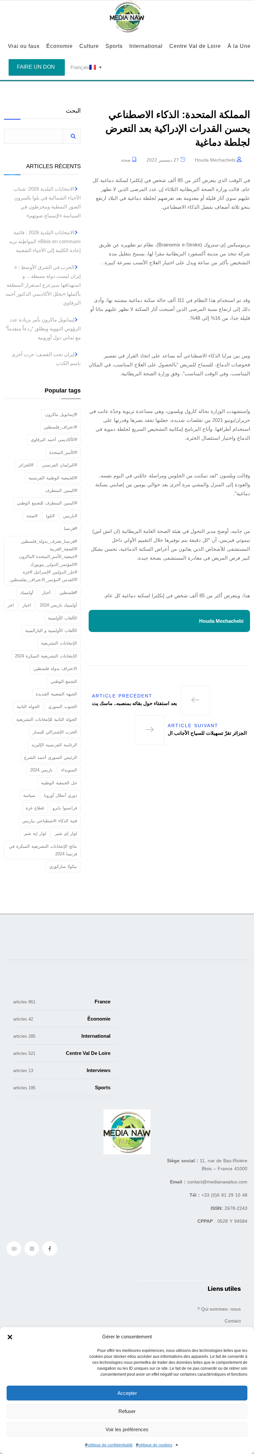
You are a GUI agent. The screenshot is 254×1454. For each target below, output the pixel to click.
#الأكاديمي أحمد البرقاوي (54, 439)
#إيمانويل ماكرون (61, 414)
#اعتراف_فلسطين (60, 427)
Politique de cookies (154, 1445)
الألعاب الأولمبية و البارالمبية (51, 630)
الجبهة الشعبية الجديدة (56, 693)
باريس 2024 (41, 769)
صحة (126, 160)
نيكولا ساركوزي (63, 866)
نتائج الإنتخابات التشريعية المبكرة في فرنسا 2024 (43, 850)
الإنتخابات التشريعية (59, 643)
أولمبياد (26, 592)
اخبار (26, 605)
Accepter (127, 1393)
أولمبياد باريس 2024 (58, 605)
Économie (59, 46)
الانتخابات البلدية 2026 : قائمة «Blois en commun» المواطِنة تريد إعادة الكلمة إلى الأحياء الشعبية (45, 241)
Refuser (127, 1411)
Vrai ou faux (24, 46)
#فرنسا (70, 528)
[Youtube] (14, 1248)
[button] (10, 1336)
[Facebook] (49, 1248)
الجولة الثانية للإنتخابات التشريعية (46, 719)
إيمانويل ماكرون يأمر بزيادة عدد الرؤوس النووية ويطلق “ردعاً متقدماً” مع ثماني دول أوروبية (43, 328)
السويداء (69, 769)
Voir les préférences (127, 1429)
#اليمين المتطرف (61, 490)
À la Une (239, 46)
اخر (11, 605)
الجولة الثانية (28, 706)
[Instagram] (31, 1248)
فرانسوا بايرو (65, 807)
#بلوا (50, 515)
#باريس (70, 515)
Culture (89, 46)
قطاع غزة (35, 807)
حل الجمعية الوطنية (59, 782)
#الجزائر (26, 465)
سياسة (29, 795)
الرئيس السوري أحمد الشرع (50, 757)
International (146, 46)
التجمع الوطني (64, 681)
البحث (73, 111)
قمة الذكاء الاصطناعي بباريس (49, 820)
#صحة (31, 515)
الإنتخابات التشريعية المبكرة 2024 (46, 655)
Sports (114, 46)
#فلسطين (68, 592)
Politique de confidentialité (109, 1445)
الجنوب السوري (62, 706)
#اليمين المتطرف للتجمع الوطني (47, 503)
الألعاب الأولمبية (62, 617)
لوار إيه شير (35, 833)
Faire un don (36, 67)
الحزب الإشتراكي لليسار (55, 731)
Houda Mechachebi (215, 160)
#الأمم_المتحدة (63, 452)
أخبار (46, 592)
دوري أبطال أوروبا (60, 795)
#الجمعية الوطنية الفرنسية (52, 477)
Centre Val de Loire (195, 46)
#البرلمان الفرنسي (59, 465)
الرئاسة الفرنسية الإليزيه (54, 744)
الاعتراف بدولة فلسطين (55, 668)
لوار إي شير (66, 833)
